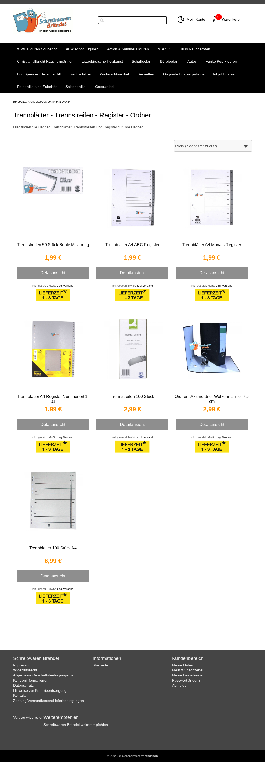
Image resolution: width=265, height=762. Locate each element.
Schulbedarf (141, 61)
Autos (192, 61)
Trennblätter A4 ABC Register (132, 245)
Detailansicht (52, 272)
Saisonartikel (75, 86)
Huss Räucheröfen (195, 49)
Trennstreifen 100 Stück (132, 396)
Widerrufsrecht (25, 670)
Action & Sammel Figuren (128, 49)
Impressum (22, 665)
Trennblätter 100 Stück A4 (53, 548)
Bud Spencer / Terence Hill (39, 74)
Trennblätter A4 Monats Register (211, 245)
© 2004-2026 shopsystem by (132, 755)
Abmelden (180, 685)
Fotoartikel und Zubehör (37, 86)
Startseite (100, 665)
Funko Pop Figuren (221, 61)
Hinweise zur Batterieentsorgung (40, 690)
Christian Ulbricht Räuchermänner (45, 61)
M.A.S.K (164, 49)
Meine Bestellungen (188, 675)
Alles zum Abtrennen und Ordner (50, 101)
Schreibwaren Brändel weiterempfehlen (75, 725)
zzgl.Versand (65, 285)
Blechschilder (80, 74)
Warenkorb (231, 19)
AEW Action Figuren (82, 49)
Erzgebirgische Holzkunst (102, 61)
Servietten (146, 74)
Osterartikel (104, 86)
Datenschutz (23, 685)
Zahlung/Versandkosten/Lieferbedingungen (48, 700)
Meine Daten (182, 665)
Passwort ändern (186, 680)
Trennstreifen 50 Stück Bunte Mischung (53, 245)
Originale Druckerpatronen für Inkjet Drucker (199, 74)
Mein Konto (196, 19)
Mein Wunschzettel (187, 670)
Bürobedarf (169, 61)
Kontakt (19, 695)
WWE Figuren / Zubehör (37, 49)
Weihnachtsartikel (114, 74)
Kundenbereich (187, 658)
